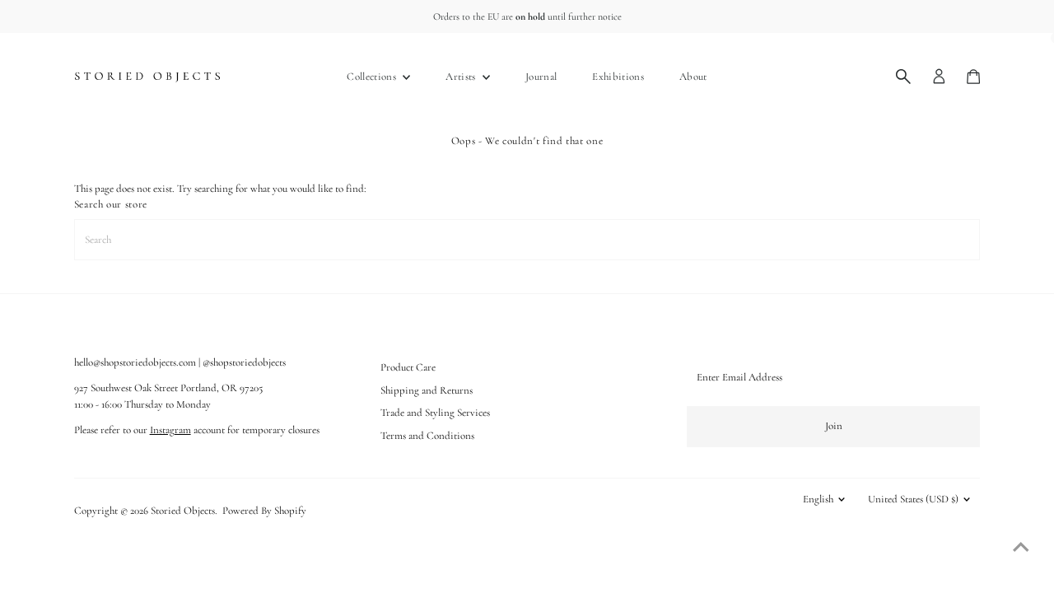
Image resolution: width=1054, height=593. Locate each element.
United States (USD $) (913, 499)
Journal (541, 76)
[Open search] (903, 76)
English (818, 499)
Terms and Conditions (427, 435)
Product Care (408, 367)
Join (833, 425)
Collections (373, 76)
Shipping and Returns (426, 390)
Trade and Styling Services (435, 412)
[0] (973, 76)
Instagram (170, 430)
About (693, 76)
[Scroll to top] (1021, 547)
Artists (461, 76)
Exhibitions (618, 76)
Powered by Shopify (264, 510)
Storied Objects (183, 510)
